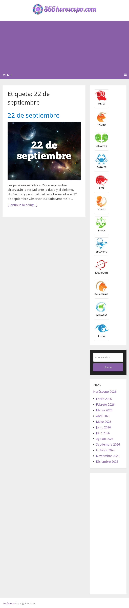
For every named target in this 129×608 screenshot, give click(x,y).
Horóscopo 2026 (104, 392)
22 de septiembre (33, 115)
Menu (7, 75)
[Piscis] (101, 337)
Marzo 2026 (104, 410)
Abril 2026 (103, 416)
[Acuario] (101, 316)
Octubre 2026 (105, 450)
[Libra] (101, 231)
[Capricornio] (101, 295)
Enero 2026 (104, 399)
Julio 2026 (103, 433)
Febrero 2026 (105, 404)
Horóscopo (8, 603)
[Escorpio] (101, 252)
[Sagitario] (101, 273)
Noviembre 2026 (107, 456)
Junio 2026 (103, 427)
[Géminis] (101, 146)
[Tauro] (101, 125)
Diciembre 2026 (107, 461)
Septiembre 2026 (108, 444)
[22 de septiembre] (44, 151)
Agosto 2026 (104, 439)
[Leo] (101, 189)
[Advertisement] (64, 45)
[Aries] (101, 104)
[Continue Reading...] (22, 205)
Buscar (108, 367)
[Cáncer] (101, 168)
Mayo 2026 (103, 422)
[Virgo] (101, 210)
